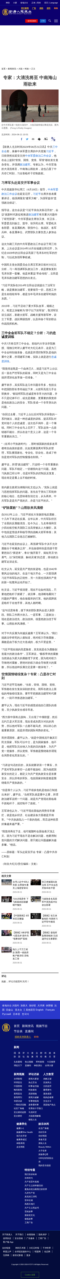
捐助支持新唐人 (23, 1037)
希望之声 (7, 1251)
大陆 (20, 69)
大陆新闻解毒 (35, 1116)
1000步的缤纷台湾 (45, 1160)
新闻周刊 (18, 1097)
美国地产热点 (49, 1105)
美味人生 (42, 1143)
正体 (33, 3)
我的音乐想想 (44, 1165)
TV (43, 21)
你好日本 (42, 1132)
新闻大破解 (34, 1097)
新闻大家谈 (34, 1079)
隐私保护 (43, 1234)
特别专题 (30, 1169)
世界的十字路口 (36, 1108)
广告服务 (30, 1238)
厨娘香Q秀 (43, 1154)
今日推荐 (51, 1062)
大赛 (15, 3)
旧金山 (9, 1010)
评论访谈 (34, 1074)
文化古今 (47, 1101)
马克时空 (33, 1112)
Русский (6, 1014)
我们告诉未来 (31, 1174)
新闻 (16, 1047)
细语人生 (33, 1119)
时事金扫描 (34, 1086)
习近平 (50, 151)
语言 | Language (51, 3)
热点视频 (29, 1062)
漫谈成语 (47, 1093)
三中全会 (7, 333)
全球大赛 (49, 1065)
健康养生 (21, 1123)
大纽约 (15, 1005)
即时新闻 (40, 1062)
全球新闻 (18, 1079)
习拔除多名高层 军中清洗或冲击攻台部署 (49, 901)
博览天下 (18, 1065)
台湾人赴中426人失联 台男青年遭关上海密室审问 (21, 885)
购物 (36, 1037)
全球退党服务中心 (23, 1251)
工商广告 (29, 1222)
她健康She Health (24, 1132)
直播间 (29, 1031)
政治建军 (25, 164)
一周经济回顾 (20, 1105)
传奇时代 (29, 1178)
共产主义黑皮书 (32, 1208)
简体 (39, 3)
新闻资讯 (12, 69)
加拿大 (24, 1005)
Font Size (46, 139)
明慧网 (38, 1251)
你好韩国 (42, 1136)
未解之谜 (47, 1079)
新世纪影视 (18, 1255)
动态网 (47, 1251)
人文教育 (48, 1074)
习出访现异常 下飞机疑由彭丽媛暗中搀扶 (21, 901)
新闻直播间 (32, 21)
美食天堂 (42, 1139)
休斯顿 (49, 1005)
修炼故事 (29, 1219)
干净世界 (47, 1248)
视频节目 (42, 1026)
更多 (28, 1255)
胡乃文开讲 (21, 1136)
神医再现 (20, 1143)
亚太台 (18, 1010)
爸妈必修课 (48, 1097)
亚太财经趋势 (20, 1112)
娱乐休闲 (43, 1123)
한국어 (25, 1014)
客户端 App (8, 1242)
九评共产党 (30, 1193)
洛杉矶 (32, 1005)
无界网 (6, 1255)
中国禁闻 (18, 1086)
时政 (27, 69)
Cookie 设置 (30, 1275)
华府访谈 (18, 1101)
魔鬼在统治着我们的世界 (36, 1189)
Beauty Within (44, 1147)
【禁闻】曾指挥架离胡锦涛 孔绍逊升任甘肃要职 (50, 935)
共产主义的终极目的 (34, 1185)
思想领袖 (33, 1093)
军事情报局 (34, 1101)
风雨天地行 (30, 1204)
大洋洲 (40, 1005)
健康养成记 (21, 1139)
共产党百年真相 (32, 1181)
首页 (3, 69)
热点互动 (33, 1082)
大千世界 (42, 1151)
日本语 (16, 1014)
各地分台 (24, 3)
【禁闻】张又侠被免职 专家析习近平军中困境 (50, 918)
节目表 (18, 1031)
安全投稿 (19, 1238)
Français (50, 1010)
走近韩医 (20, 1147)
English (40, 1010)
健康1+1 (20, 1128)
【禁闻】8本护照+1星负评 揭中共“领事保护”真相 (21, 935)
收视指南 (31, 1234)
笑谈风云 (47, 1082)
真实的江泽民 (31, 1196)
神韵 (8, 3)
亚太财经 (18, 1116)
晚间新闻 (18, 1090)
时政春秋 (33, 1090)
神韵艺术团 (20, 1248)
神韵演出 (38, 1065)
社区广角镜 (19, 1108)
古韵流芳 (47, 1086)
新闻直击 (18, 1093)
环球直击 (18, 1082)
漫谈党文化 (30, 1215)
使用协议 (7, 1238)
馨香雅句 (47, 1090)
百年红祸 (29, 1200)
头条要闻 (18, 1062)
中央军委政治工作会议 (38, 155)
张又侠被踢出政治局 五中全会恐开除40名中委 (50, 885)
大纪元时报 (34, 1248)
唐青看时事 (34, 1105)
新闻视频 (19, 1074)
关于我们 (19, 1234)
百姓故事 (29, 1211)
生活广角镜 (43, 1128)
